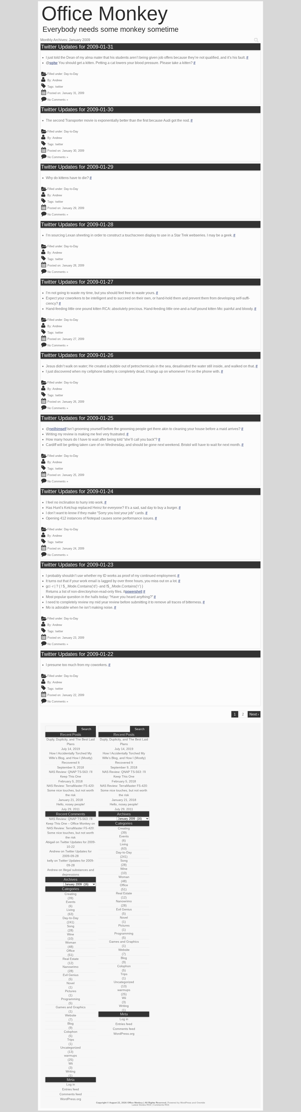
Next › (254, 714)
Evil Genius (70, 975)
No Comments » (57, 99)
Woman (70, 942)
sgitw (53, 63)
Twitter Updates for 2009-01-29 (77, 167)
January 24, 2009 (73, 548)
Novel (70, 983)
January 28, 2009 (73, 265)
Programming (70, 999)
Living (71, 910)
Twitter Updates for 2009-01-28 (77, 224)
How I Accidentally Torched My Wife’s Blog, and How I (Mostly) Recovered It (70, 757)
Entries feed (70, 1089)
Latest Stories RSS (141, 1105)
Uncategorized (70, 1047)
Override (201, 1102)
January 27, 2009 (73, 339)
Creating (70, 894)
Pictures (70, 991)
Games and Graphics (70, 1007)
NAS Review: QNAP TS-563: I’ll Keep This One (70, 774)
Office (71, 950)
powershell (133, 591)
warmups (70, 1055)
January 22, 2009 (73, 695)
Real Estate (71, 959)
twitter (59, 86)
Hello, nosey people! (70, 804)
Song (70, 926)
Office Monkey (104, 13)
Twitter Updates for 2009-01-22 (77, 654)
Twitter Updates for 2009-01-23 (77, 565)
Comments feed (70, 1094)
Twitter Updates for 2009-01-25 (77, 418)
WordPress (185, 1102)
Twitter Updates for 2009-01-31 (77, 47)
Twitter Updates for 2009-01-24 (77, 491)
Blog (70, 1023)
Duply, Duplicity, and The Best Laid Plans (70, 742)
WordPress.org (70, 1099)
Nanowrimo (70, 967)
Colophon (70, 1031)
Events (70, 902)
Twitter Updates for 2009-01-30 (77, 109)
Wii (71, 1063)
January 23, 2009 (73, 637)
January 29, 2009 (73, 208)
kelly (50, 860)
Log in (70, 1084)
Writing (70, 1071)
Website (70, 1015)
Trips (70, 1039)
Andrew (57, 80)
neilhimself (57, 429)
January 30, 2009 (73, 150)
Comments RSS (161, 1105)
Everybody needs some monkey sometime (110, 29)
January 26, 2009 (73, 401)
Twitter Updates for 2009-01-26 (77, 355)
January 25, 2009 (73, 475)
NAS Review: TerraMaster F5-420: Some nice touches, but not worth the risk (71, 790)
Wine (70, 934)
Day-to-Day (71, 74)
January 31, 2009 (73, 93)
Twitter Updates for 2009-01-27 (77, 282)
